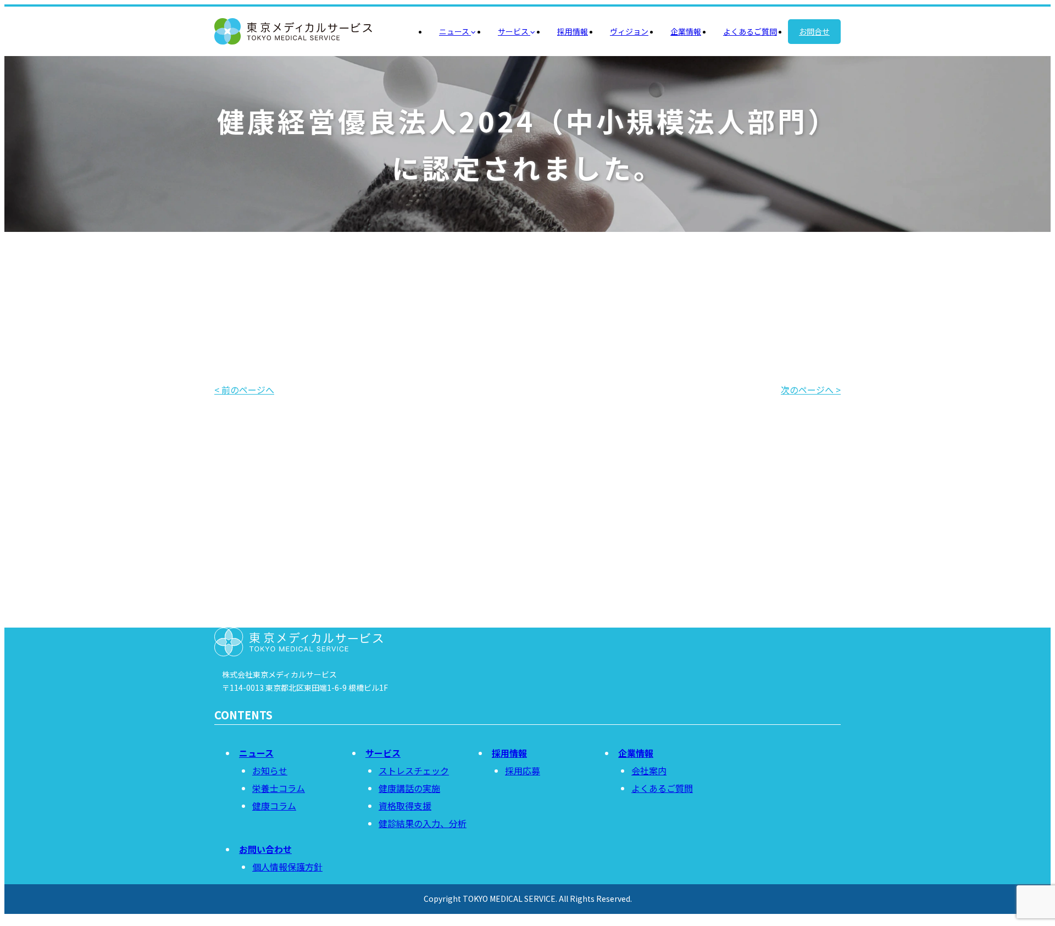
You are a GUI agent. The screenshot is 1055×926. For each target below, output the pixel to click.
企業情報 (685, 31)
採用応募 (522, 770)
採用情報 (572, 31)
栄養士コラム (278, 788)
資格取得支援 (405, 805)
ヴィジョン (629, 31)
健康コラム (274, 805)
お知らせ (269, 770)
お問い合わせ (527, 567)
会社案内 (649, 770)
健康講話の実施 (409, 788)
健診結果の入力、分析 (423, 823)
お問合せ (814, 31)
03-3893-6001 (548, 607)
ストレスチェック (414, 770)
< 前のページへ (244, 389)
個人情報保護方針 (287, 866)
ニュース (455, 31)
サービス (514, 31)
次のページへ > (811, 389)
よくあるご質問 (750, 31)
